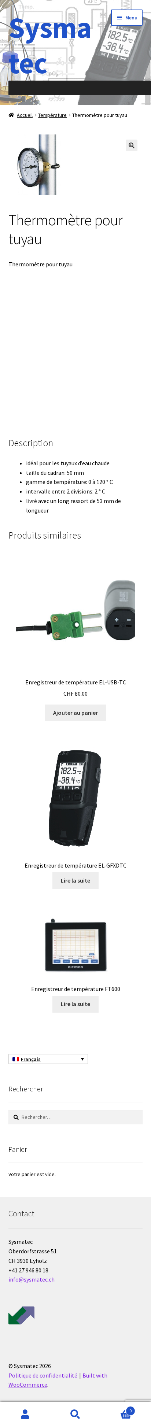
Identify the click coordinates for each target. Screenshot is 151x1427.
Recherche (75, 1414)
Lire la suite (75, 880)
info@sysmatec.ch (31, 1279)
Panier (116, 1408)
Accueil (25, 115)
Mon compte (25, 1414)
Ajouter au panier (75, 712)
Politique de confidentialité (42, 1375)
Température (52, 115)
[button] (131, 145)
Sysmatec (50, 45)
